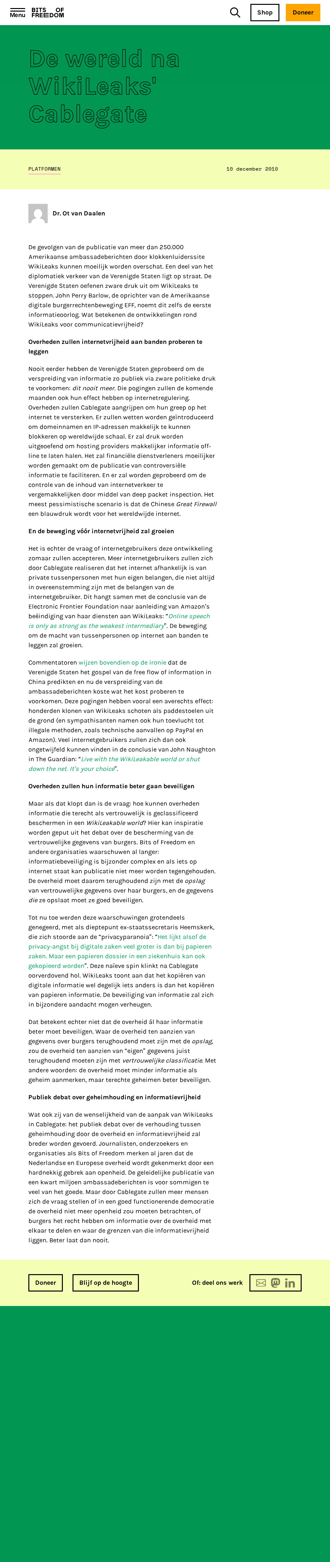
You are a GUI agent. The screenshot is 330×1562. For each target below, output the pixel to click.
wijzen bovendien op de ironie (122, 662)
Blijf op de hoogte (105, 1282)
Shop (265, 12)
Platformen (44, 169)
